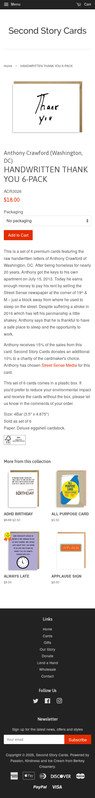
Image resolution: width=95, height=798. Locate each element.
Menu (15, 4)
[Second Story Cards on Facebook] (47, 701)
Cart (87, 4)
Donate (47, 655)
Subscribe (78, 740)
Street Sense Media (59, 365)
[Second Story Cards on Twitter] (36, 701)
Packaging (13, 212)
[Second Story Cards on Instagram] (59, 701)
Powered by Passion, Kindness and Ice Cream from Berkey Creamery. (49, 760)
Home (8, 66)
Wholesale (47, 669)
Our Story (47, 649)
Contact (47, 676)
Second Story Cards (52, 754)
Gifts (47, 642)
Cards (47, 635)
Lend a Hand (47, 662)
